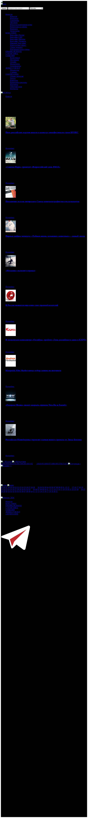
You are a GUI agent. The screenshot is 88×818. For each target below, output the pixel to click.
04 (48, 487)
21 (15, 487)
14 (54, 489)
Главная (9, 96)
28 (32, 487)
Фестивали (14, 60)
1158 (17, 464)
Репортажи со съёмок (18, 27)
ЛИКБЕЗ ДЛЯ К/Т (13, 68)
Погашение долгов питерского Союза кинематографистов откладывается (42, 201)
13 (68, 487)
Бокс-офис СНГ (16, 37)
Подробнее (10, 148)
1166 (45, 464)
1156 (10, 464)
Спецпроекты (15, 66)
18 (9, 487)
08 (57, 487)
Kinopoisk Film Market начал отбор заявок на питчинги (33, 370)
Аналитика (14, 21)
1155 (6, 464)
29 (34, 487)
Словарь (13, 72)
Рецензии (14, 29)
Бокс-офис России (17, 35)
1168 (52, 464)
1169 (56, 464)
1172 (66, 464)
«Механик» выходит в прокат (20, 270)
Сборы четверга (16, 47)
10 (61, 487)
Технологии (14, 31)
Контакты (14, 80)
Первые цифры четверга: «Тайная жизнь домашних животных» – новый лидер (45, 236)
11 (64, 487)
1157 (13, 464)
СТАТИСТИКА (12, 54)
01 (41, 487)
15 (2, 487)
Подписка (14, 89)
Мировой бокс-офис (18, 43)
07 (54, 487)
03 (45, 487)
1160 (24, 464)
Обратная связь (16, 87)
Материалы (14, 70)
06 (52, 487)
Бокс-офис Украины (18, 41)
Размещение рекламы (18, 82)
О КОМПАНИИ (12, 74)
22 (18, 487)
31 (38, 487)
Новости (9, 14)
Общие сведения (16, 76)
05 (50, 487)
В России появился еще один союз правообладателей (32, 305)
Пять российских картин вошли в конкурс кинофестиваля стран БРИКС (42, 132)
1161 (27, 464)
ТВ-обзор (13, 23)
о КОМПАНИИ (12, 514)
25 (25, 487)
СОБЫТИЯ (10, 56)
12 (66, 487)
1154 (2, 464)
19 (11, 487)
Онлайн (13, 62)
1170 (59, 464)
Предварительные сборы (19, 49)
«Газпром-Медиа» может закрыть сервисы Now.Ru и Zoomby (36, 405)
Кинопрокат (15, 58)
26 (27, 487)
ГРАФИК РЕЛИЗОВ (14, 52)
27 (29, 487)
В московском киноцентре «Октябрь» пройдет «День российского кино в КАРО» (46, 340)
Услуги (13, 78)
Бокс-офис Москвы (17, 39)
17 (6, 487)
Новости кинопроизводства (21, 25)
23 (20, 487)
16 (4, 487)
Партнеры (14, 85)
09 (59, 487)
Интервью (14, 18)
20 (13, 487)
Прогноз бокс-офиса (18, 45)
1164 (38, 464)
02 (43, 487)
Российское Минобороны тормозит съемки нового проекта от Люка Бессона (44, 439)
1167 (49, 464)
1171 (63, 464)
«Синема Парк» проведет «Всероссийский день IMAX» (33, 167)
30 (22, 489)
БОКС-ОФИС (11, 33)
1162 (31, 464)
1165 (41, 464)
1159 (20, 464)
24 (22, 487)
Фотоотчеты (15, 64)
